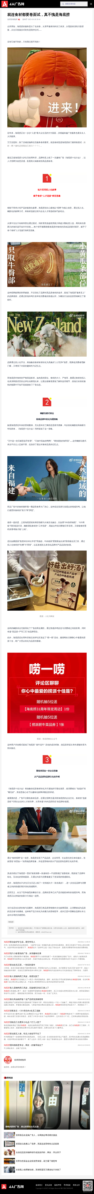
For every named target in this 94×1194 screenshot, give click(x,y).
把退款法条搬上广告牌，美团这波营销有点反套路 (37, 1144)
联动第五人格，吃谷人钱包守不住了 (22, 1034)
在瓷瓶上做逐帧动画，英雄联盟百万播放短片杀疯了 (38, 1170)
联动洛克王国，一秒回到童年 (19, 965)
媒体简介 (39, 1185)
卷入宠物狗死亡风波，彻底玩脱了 (21, 976)
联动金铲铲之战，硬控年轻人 (19, 942)
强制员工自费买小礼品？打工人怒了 (22, 1022)
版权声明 (57, 1185)
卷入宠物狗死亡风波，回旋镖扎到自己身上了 (26, 988)
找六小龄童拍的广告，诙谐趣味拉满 (22, 953)
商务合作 (76, 1185)
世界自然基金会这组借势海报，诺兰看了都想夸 (36, 1161)
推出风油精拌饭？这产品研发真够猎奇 (23, 999)
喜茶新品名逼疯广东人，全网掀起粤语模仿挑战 (36, 1135)
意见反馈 (48, 1185)
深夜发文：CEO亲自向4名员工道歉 (22, 1011)
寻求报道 (67, 1185)
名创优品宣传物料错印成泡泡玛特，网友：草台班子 (38, 1152)
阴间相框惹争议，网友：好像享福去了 (23, 1045)
